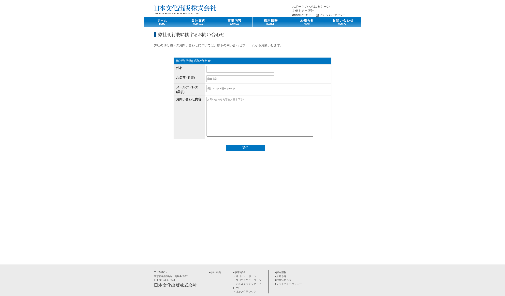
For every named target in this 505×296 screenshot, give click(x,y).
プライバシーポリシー (332, 14)
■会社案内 (215, 272)
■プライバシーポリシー (288, 283)
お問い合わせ (303, 14)
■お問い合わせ (283, 279)
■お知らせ (280, 276)
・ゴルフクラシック (244, 291)
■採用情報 (280, 272)
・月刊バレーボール (244, 276)
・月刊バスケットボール (247, 279)
